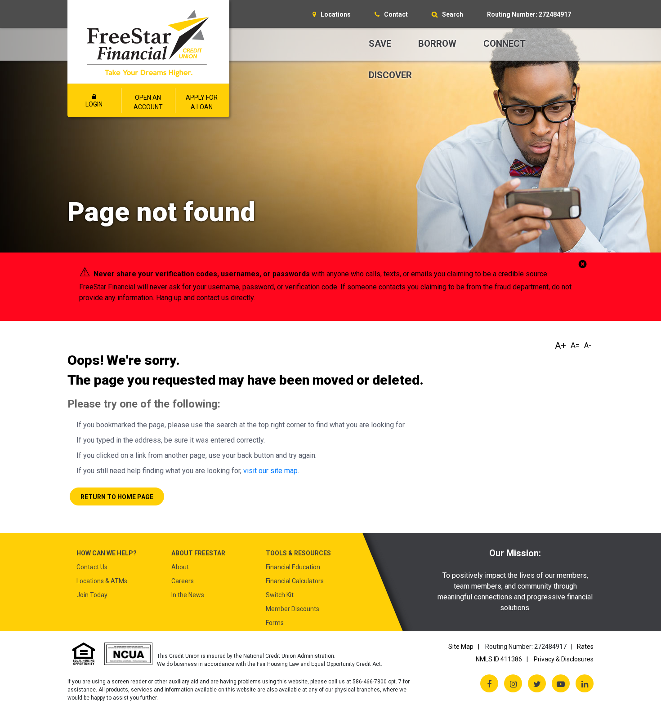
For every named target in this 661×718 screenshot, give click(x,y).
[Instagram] (513, 683)
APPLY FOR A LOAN (202, 102)
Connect (504, 43)
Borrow (437, 43)
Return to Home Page (116, 497)
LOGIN (94, 104)
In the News (187, 594)
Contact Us (91, 567)
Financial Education (293, 567)
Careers (182, 581)
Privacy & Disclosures (564, 659)
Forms (275, 622)
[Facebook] (489, 683)
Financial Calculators (295, 581)
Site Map (460, 646)
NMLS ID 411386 (499, 659)
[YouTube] (561, 683)
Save (380, 43)
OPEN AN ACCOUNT (148, 102)
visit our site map (270, 470)
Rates (585, 646)
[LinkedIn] (585, 683)
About (180, 567)
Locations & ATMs (101, 581)
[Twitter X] (537, 683)
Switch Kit (280, 594)
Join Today (91, 594)
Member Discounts (292, 608)
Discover (390, 75)
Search (452, 14)
